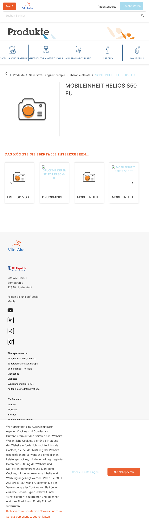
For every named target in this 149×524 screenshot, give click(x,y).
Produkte (12, 409)
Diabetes (12, 378)
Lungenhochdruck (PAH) (21, 383)
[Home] (7, 74)
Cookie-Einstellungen (85, 472)
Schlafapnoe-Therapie (20, 368)
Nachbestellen (131, 6)
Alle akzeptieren (123, 472)
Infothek (12, 414)
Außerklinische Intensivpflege (24, 388)
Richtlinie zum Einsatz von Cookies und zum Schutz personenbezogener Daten (34, 513)
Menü (9, 6)
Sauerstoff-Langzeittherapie (23, 363)
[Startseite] (27, 6)
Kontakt (12, 404)
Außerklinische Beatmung (21, 358)
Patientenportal (107, 6)
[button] (11, 182)
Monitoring (13, 373)
